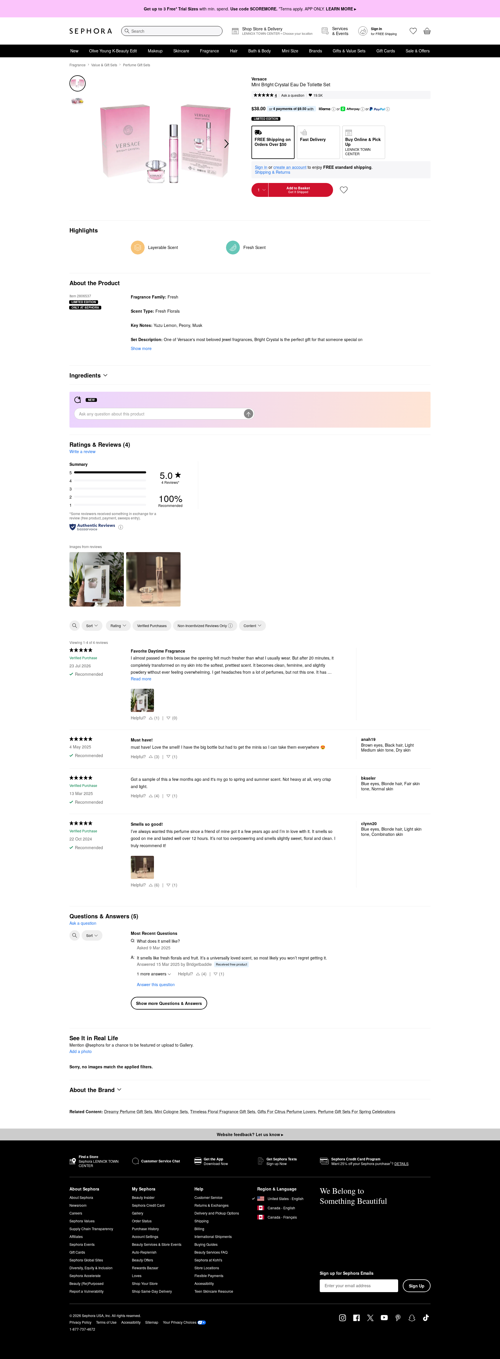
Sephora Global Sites (86, 1259)
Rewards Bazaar (145, 1267)
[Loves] (413, 31)
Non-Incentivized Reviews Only (202, 625)
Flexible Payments (208, 1275)
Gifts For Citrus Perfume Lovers (287, 1111)
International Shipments (213, 1236)
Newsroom (78, 1205)
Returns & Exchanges (211, 1205)
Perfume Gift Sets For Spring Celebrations (356, 1111)
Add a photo (80, 1051)
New (74, 51)
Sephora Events (82, 1244)
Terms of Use (106, 1322)
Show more (141, 348)
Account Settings (145, 1236)
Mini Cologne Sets (171, 1111)
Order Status (142, 1220)
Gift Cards (385, 51)
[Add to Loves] (344, 190)
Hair (234, 51)
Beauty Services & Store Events (156, 1244)
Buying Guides (206, 1244)
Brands (315, 51)
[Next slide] (226, 144)
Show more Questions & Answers (169, 1003)
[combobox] (172, 31)
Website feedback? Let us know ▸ (250, 1134)
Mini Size (290, 51)
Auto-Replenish (144, 1252)
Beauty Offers (142, 1259)
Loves (136, 1275)
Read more (141, 679)
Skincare (181, 51)
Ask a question (292, 95)
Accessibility (204, 1283)
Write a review (82, 451)
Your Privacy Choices (179, 1322)
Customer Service (208, 1197)
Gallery (137, 1212)
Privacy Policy (80, 1322)
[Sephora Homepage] (91, 31)
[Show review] (96, 579)
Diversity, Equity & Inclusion (91, 1267)
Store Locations (206, 1267)
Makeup (155, 51)
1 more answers (151, 974)
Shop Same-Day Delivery (152, 1291)
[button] (333, 109)
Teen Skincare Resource (213, 1291)
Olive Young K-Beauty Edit (113, 51)
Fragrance (209, 51)
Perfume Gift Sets (136, 64)
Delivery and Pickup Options (216, 1212)
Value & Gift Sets (104, 64)
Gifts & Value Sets (349, 51)
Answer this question (156, 984)
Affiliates (76, 1236)
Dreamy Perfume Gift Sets (128, 1111)
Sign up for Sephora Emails (347, 1273)
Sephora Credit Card (148, 1205)
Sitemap (151, 1322)
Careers (75, 1212)
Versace (259, 79)
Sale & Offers (418, 51)
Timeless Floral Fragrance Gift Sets (222, 1111)
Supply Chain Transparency (91, 1228)
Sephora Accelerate (85, 1275)
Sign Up (416, 1286)
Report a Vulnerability (86, 1291)
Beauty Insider (143, 1197)
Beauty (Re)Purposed (86, 1283)
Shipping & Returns (272, 172)
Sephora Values (82, 1220)
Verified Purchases (152, 625)
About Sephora (81, 1197)
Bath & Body (259, 51)
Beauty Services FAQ (210, 1252)
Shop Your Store (145, 1283)
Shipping (201, 1220)
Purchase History (145, 1228)
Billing (199, 1228)
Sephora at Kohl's (208, 1259)
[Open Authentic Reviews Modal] (120, 527)
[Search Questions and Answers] (74, 935)
